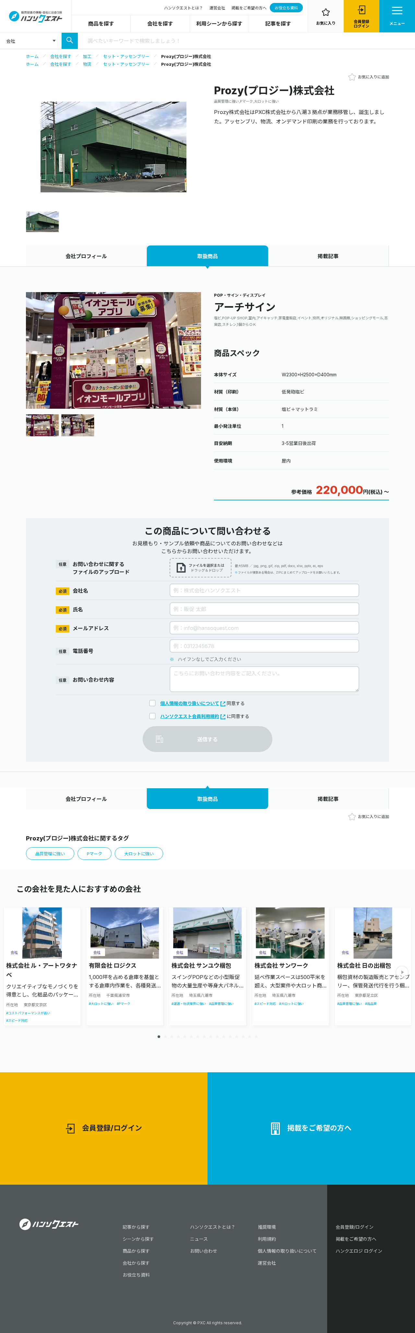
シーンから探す (138, 1239)
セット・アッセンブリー (126, 56)
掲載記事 (328, 256)
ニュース (199, 1239)
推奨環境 (267, 1227)
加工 (87, 56)
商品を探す (101, 23)
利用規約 (267, 1239)
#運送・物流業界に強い (189, 1004)
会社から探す (136, 1263)
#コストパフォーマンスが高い (28, 1013)
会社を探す (160, 23)
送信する (207, 739)
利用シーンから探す (219, 23)
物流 (87, 64)
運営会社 (217, 8)
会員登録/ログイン (112, 1128)
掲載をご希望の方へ (249, 8)
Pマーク (94, 853)
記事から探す (136, 1227)
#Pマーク (123, 1004)
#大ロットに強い (101, 1004)
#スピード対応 (17, 1020)
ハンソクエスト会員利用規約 (189, 716)
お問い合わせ (203, 1251)
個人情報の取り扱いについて (189, 703)
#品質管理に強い (221, 1004)
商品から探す (136, 1251)
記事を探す (278, 23)
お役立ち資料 (286, 8)
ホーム (32, 56)
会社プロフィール (86, 256)
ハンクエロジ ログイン (359, 1251)
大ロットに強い (139, 853)
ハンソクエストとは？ (183, 8)
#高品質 (371, 1004)
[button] (191, 349)
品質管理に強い (50, 853)
